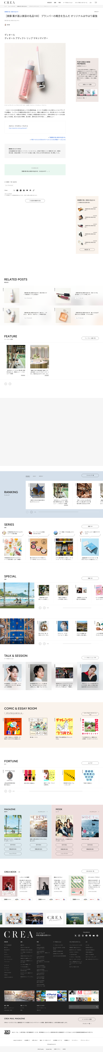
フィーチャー (7, 970)
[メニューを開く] (96, 2)
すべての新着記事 (7, 945)
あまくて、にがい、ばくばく (75, 959)
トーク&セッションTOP (58, 945)
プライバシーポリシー (85, 1040)
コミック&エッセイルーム (81, 2)
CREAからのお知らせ (8, 977)
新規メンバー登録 (87, 84)
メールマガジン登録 (87, 1019)
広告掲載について (56, 1040)
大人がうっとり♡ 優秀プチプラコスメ (26, 974)
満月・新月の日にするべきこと (92, 959)
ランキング (6, 965)
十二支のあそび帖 (73, 954)
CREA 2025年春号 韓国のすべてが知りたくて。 (42, 970)
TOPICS (5, 974)
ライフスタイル (7, 956)
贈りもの (6, 947)
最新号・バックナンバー (9, 1008)
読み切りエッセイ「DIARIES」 (75, 949)
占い (91, 2)
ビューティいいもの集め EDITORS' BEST (25, 970)
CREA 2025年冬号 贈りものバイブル (40, 974)
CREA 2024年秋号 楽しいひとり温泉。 (41, 978)
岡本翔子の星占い (89, 947)
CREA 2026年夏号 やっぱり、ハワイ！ (41, 948)
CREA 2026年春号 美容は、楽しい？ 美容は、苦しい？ (43, 953)
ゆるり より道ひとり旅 (74, 966)
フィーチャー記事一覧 (90, 338)
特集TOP (38, 945)
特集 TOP (90, 578)
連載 (55, 2)
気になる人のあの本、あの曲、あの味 (59, 948)
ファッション (7, 961)
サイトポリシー (75, 1040)
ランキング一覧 (90, 475)
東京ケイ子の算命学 (90, 954)
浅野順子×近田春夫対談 (58, 951)
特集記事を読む (13, 849)
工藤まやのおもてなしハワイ (26, 956)
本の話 (64, 1049)
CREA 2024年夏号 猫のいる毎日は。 (40, 981)
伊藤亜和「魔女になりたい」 (75, 947)
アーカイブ (6, 967)
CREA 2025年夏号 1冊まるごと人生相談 (41, 966)
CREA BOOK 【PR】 (8, 1010)
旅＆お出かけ (7, 949)
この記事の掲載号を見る (35, 200)
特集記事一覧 (87, 249)
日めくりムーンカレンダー (91, 956)
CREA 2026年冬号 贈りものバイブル (40, 957)
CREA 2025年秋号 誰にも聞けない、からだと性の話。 (43, 962)
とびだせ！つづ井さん (73, 952)
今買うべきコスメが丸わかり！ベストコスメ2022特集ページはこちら (48, 139)
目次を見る (13, 844)
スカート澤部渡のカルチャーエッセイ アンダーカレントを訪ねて (75, 963)
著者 (21, 1010)
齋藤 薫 (8, 24)
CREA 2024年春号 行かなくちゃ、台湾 (41, 985)
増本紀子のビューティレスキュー (27, 977)
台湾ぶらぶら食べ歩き (25, 947)
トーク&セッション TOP (90, 657)
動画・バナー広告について (45, 1040)
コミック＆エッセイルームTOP (90, 713)
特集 (60, 2)
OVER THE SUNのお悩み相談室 (59, 956)
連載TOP (22, 945)
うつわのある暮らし (25, 966)
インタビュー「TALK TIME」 (75, 956)
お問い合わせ (34, 1040)
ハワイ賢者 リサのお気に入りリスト (26, 953)
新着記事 (49, 2)
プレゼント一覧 (80, 98)
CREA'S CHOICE (7, 972)
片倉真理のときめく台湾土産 (26, 949)
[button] (5, 383)
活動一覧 (38, 1010)
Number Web (49, 1049)
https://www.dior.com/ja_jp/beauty (17, 128)
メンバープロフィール (41, 1008)
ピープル (22, 1008)
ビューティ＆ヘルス (9, 185)
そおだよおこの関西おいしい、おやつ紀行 (27, 961)
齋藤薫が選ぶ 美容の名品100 (11, 11)
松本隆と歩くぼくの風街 (58, 953)
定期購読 (66, 1040)
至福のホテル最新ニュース (26, 958)
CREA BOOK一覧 (90, 871)
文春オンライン (57, 1049)
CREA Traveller (41, 1049)
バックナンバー (41, 811)
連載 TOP (90, 526)
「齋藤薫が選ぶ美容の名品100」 (57, 137)
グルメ (5, 952)
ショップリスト (13, 853)
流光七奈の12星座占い (90, 949)
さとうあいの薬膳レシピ (25, 964)
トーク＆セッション (68, 2)
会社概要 (26, 1040)
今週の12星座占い (89, 952)
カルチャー (6, 954)
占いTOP (90, 763)
